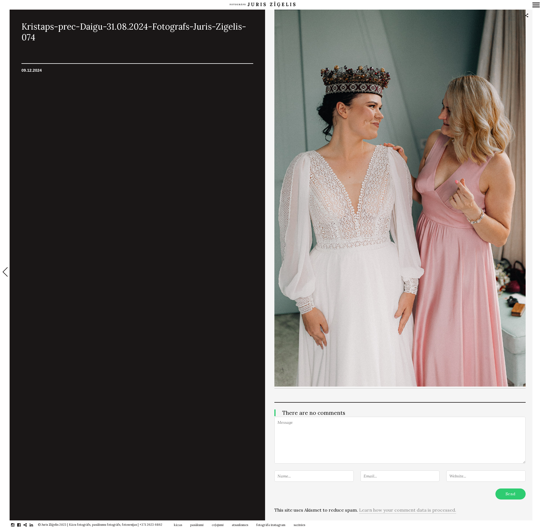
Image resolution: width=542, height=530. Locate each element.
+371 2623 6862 (150, 525)
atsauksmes (240, 525)
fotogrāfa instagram (270, 525)
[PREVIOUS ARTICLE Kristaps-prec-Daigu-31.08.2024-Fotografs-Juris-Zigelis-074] (5, 272)
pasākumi (197, 525)
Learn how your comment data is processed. (407, 510)
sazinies (299, 525)
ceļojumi (218, 525)
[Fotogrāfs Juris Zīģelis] (262, 5)
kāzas (178, 525)
